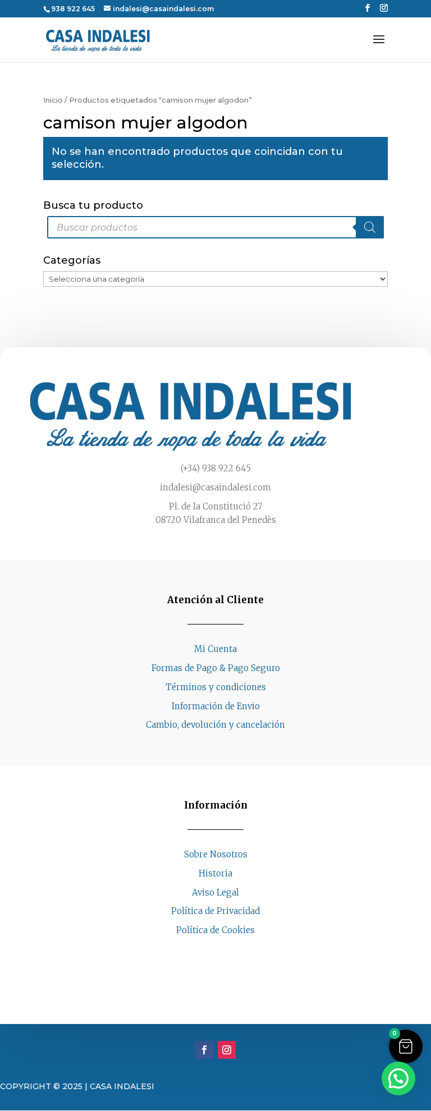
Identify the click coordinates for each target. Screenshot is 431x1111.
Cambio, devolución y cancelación (215, 724)
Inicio (53, 100)
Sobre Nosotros (215, 854)
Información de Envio (216, 706)
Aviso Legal (215, 892)
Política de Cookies (215, 930)
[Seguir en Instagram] (227, 952)
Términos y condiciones (216, 687)
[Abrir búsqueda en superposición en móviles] (215, 227)
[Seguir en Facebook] (204, 952)
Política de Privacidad (215, 911)
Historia (215, 873)
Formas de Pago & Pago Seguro (216, 668)
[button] (406, 1046)
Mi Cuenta (215, 649)
